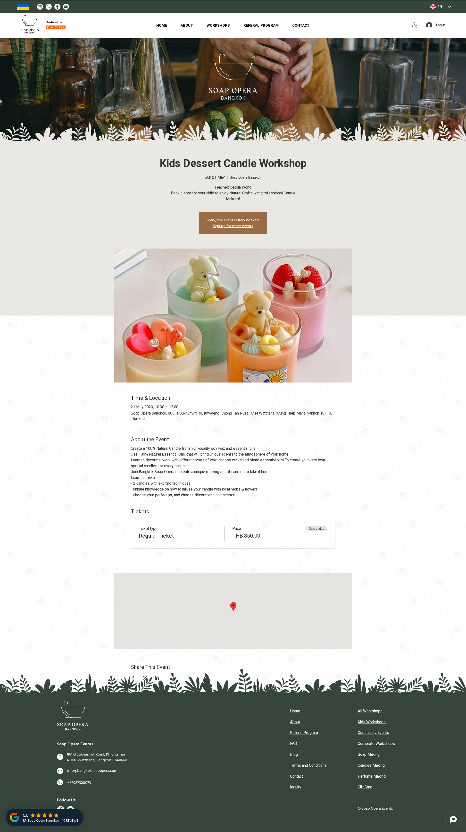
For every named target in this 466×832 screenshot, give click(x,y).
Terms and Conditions (308, 765)
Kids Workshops (372, 722)
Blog (294, 754)
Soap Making (369, 754)
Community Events (373, 733)
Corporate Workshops (376, 744)
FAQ (293, 744)
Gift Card (365, 787)
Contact (296, 776)
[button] (414, 25)
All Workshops (370, 711)
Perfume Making (372, 776)
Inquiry (295, 787)
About (295, 722)
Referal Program (304, 733)
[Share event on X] (145, 678)
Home (295, 711)
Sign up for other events (233, 226)
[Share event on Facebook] (133, 678)
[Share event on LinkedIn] (157, 678)
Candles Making (371, 765)
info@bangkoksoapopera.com (92, 770)
